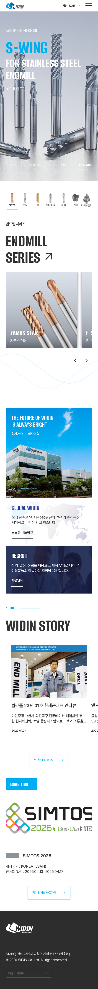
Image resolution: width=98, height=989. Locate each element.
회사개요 (17, 434)
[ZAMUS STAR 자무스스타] (41, 310)
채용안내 (17, 580)
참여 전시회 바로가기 (44, 892)
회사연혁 (34, 434)
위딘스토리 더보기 (44, 760)
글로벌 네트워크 (22, 532)
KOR (72, 5)
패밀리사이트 (16, 973)
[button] (12, 164)
